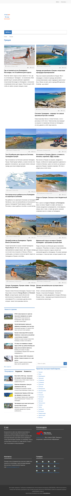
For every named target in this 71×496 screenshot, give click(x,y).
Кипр (39, 374)
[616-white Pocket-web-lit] (56, 471)
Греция (40, 372)
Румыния (41, 384)
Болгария (41, 411)
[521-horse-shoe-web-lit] (44, 462)
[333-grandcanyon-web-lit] (56, 467)
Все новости (7, 366)
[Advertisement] (40, 17)
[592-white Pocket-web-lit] (56, 462)
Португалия (41, 403)
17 (60, 151)
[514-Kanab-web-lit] (38, 471)
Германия (41, 396)
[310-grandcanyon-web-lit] (50, 467)
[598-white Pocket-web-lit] (38, 467)
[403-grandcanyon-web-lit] (38, 462)
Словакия (41, 382)
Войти (57, 2)
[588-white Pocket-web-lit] (50, 462)
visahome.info (40, 437)
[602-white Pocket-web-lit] (50, 471)
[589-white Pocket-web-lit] (44, 471)
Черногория (41, 415)
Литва (40, 407)
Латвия (40, 405)
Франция (41, 378)
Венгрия (40, 399)
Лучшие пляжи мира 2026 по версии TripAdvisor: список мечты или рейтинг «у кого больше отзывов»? (24, 335)
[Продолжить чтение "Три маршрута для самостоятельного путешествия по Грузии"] (8, 405)
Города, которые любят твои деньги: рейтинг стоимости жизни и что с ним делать (24, 358)
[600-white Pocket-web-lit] (44, 467)
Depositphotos (46, 493)
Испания (40, 394)
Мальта (40, 417)
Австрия (40, 401)
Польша (40, 386)
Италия (40, 392)
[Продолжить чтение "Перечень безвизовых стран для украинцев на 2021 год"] (8, 387)
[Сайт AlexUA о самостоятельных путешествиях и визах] (7, 14)
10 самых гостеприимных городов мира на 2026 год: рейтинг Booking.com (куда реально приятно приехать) (25, 345)
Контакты (63, 2)
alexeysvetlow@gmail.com (13, 467)
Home (5, 36)
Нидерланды (42, 413)
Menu (9, 32)
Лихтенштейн (42, 390)
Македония (41, 388)
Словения (41, 380)
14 (60, 282)
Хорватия (41, 409)
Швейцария (41, 376)
